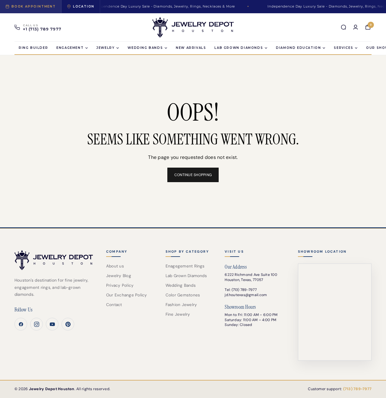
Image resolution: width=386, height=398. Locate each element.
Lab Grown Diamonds (186, 275)
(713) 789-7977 (244, 289)
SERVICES (343, 48)
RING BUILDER (33, 48)
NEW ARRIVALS (191, 48)
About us (115, 266)
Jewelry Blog (118, 275)
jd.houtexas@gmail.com (246, 294)
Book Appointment (33, 6)
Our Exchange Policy (126, 295)
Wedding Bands (145, 48)
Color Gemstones (183, 295)
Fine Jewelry (178, 314)
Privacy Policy (120, 285)
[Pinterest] (68, 324)
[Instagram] (36, 324)
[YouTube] (52, 324)
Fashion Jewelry (181, 304)
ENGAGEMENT (70, 48)
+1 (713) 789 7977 (42, 29)
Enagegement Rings (185, 266)
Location (83, 6)
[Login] (355, 27)
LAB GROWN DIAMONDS (238, 48)
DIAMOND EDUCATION (298, 48)
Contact (114, 304)
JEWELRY (105, 48)
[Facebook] (20, 324)
